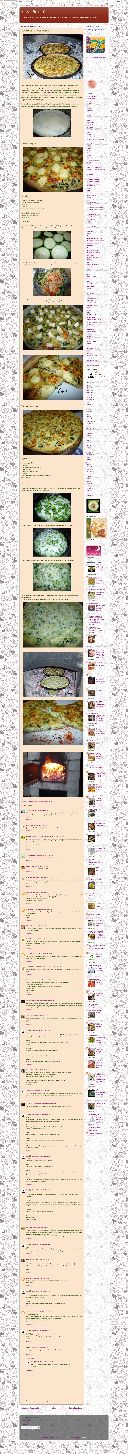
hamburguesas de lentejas (93, 363)
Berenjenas (89, 127)
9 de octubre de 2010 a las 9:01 (44, 855)
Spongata (98, 690)
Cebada (88, 146)
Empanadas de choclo (92, 182)
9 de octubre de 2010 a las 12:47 (43, 954)
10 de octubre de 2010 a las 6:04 (41, 1190)
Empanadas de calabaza (93, 179)
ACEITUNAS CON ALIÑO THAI (99, 568)
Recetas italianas (91, 298)
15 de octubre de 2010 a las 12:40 (41, 1312)
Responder (29, 819)
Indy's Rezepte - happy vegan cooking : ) (96, 946)
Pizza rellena (90, 286)
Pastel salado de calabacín (100, 593)
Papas (88, 269)
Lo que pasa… (30, 909)
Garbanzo (89, 212)
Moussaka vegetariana (92, 257)
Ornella (28, 1090)
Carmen (28, 1070)
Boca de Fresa (92, 847)
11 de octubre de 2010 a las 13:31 (39, 1278)
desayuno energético (92, 360)
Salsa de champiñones (92, 303)
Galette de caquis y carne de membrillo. (100, 775)
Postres (88, 291)
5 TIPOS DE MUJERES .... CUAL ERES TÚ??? (99, 969)
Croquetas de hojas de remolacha (96, 170)
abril (87, 409)
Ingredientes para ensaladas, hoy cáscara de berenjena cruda (101, 1039)
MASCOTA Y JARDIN (99, 955)
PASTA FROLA (100, 836)
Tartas (50, 801)
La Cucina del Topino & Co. (96, 1060)
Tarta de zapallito (43, 801)
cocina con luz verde (94, 753)
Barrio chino (90, 122)
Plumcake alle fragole (99, 994)
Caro (27, 1030)
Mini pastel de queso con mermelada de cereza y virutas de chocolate (100, 1119)
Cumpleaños (90, 174)
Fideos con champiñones (93, 193)
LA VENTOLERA (93, 834)
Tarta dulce (89, 324)
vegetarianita (92, 902)
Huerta (88, 221)
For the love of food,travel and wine (96, 590)
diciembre (89, 400)
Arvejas (88, 115)
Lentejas (88, 233)
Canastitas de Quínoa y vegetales (99, 1051)
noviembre (89, 397)
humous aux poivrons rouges (100, 664)
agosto (88, 390)
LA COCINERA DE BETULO (35, 967)
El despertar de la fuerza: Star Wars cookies (100, 850)
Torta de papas (90, 336)
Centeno (88, 148)
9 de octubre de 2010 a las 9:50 (39, 877)
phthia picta (99, 883)
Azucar (88, 120)
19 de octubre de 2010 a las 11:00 (41, 1330)
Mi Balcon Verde (93, 953)
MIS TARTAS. (92, 1004)
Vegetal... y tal (92, 728)
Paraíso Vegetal (92, 894)
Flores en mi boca (100, 811)
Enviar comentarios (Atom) (37, 1412)
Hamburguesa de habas (93, 214)
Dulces (88, 177)
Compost (89, 162)
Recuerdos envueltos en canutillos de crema (99, 922)
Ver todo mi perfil (100, 377)
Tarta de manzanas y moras (94, 322)
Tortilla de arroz (91, 339)
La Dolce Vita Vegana (94, 1073)
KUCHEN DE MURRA (99, 743)
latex (67, 1437)
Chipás (88, 153)
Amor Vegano (92, 1048)
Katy (27, 1228)
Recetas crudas (90, 293)
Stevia (88, 312)
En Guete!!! (91, 859)
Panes (88, 262)
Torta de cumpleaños (92, 334)
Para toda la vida (93, 1089)
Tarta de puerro (32, 801)
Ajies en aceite (90, 99)
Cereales (88, 150)
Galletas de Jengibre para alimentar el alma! (99, 1064)
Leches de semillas (91, 229)
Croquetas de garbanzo (93, 167)
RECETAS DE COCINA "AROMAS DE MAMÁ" (95, 932)
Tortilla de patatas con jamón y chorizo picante (100, 581)
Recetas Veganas (93, 784)
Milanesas (89, 248)
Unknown (28, 1312)
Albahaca (89, 101)
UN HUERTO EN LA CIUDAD (94, 880)
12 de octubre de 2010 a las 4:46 (41, 1291)
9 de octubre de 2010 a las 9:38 (39, 866)
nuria (27, 825)
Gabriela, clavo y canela (95, 701)
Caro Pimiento (35, 12)
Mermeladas (90, 245)
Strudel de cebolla (91, 315)
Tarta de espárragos (99, 1013)
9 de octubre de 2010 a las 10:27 (44, 909)
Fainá (88, 190)
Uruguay (88, 346)
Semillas (88, 310)
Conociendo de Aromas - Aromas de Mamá (95, 978)
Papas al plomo (90, 272)
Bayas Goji (89, 125)
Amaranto (89, 108)
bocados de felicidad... (94, 1102)
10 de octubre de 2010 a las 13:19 (38, 1228)
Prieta (27, 926)
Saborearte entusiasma (94, 809)
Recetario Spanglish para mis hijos (36, 836)
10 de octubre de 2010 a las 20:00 (39, 1259)
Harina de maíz (90, 217)
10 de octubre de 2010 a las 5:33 (47, 1104)
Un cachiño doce (93, 714)
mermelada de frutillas (93, 365)
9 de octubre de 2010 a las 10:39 (39, 926)
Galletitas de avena (91, 202)
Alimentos (89, 103)
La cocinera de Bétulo (94, 565)
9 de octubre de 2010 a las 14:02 (41, 980)
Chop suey (89, 158)
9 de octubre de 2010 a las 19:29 (40, 1070)
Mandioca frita (90, 236)
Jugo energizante (91, 226)
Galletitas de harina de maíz (94, 207)
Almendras (89, 106)
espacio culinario (93, 822)
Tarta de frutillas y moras (93, 320)
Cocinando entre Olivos (95, 616)
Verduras (89, 353)
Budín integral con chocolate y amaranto (95, 140)
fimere (28, 1278)
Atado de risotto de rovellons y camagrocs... (100, 1105)
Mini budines (90, 255)
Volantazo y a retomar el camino (99, 905)
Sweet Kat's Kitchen (94, 914)
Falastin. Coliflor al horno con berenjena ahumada (100, 607)
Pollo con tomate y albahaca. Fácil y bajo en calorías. (101, 825)
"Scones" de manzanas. (99, 1025)
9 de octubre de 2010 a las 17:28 (41, 1030)
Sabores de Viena (93, 604)
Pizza (87, 281)
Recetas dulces (90, 296)
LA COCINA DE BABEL (95, 772)
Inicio (54, 1407)
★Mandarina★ (30, 855)
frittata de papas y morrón (95, 767)
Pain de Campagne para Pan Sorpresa (100, 704)
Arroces (88, 113)
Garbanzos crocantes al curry (99, 787)
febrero (88, 404)
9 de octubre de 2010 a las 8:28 (55, 836)
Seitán (88, 308)
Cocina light (46, 92)
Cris (27, 939)
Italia (88, 224)
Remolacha (89, 300)
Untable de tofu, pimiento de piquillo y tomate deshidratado (100, 732)
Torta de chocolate (91, 332)
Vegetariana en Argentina (93, 351)
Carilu (28, 810)
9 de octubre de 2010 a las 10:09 (39, 892)
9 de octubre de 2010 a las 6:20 (39, 810)
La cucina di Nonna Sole (95, 689)
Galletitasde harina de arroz (94, 210)
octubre (88, 395)
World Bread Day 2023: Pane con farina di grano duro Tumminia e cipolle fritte (100, 654)
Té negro (88, 344)
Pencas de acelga (91, 277)
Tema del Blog (90, 329)
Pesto (88, 279)
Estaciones (89, 188)
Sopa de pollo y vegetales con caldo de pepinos (100, 679)
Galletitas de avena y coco (93, 205)
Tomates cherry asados (100, 869)
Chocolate (89, 155)
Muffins (88, 260)
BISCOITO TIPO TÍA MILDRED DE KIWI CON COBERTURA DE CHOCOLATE (96, 719)
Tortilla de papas (91, 341)
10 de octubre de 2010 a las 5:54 (41, 1156)
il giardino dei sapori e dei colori (95, 648)
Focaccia (88, 197)
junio (87, 385)
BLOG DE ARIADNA (94, 965)
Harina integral (90, 219)
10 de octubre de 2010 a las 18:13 (41, 1244)
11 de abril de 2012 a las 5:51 (44, 1362)
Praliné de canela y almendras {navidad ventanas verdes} (96, 861)
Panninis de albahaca (92, 265)
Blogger (84, 1437)
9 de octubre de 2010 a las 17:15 (39, 1015)
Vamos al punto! (93, 1130)
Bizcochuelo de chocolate (93, 130)
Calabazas (89, 143)
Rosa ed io (91, 992)
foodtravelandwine (31, 1001)
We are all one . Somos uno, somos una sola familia (101, 1092)
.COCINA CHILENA (94, 741)
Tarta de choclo (90, 317)
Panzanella (89, 267)
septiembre (89, 392)
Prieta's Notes (92, 797)
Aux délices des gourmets (95, 662)
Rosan (28, 1259)
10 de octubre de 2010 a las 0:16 (40, 1090)
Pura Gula (91, 766)
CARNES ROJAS (98, 982)
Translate (34, 1430)
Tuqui (27, 877)
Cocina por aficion (93, 577)
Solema (28, 866)
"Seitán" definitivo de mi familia (100, 756)
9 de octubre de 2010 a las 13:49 (53, 967)
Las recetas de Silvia (32, 1104)
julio (87, 388)
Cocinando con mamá (94, 1133)
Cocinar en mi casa (93, 1114)
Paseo (88, 274)
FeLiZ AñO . (91, 1006)
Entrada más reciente (30, 1407)
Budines (88, 134)
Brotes (88, 132)
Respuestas (31, 1358)
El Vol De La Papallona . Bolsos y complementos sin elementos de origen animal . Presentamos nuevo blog (96, 1080)
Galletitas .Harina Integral (94, 200)
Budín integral (90, 137)
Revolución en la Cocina (95, 1011)
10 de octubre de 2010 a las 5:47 (41, 1115)
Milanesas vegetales (92, 250)
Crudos (88, 172)
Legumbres (89, 231)
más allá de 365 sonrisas (95, 919)
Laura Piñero (30, 954)
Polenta (88, 288)
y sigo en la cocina (93, 867)
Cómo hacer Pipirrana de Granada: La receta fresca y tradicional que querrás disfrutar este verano (96, 620)
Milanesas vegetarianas (93, 253)
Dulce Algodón (92, 635)
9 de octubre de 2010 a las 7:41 (38, 825)
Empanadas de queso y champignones (93, 185)
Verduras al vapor (91, 355)
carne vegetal (90, 358)
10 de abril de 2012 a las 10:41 (40, 1347)
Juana (27, 892)
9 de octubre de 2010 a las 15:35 (46, 1001)
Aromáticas (89, 110)
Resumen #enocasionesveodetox (94, 896)
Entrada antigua (75, 1407)
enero (88, 402)
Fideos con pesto (91, 195)
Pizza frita (89, 284)
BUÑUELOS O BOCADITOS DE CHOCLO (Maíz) (101, 936)
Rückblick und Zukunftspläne (96, 948)
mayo (87, 412)
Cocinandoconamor (94, 1023)
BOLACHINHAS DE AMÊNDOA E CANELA (95, 630)
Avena (88, 118)
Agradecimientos (91, 96)
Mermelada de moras (92, 243)
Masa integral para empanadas (95, 241)
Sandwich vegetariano (92, 305)
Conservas (89, 165)
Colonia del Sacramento (93, 160)
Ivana (27, 1015)
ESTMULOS (92, 1136)
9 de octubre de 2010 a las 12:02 (38, 939)
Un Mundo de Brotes (94, 1127)
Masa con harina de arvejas (94, 238)
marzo (88, 407)
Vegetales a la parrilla (92, 348)
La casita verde (92, 627)
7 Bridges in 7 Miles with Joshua (99, 800)
